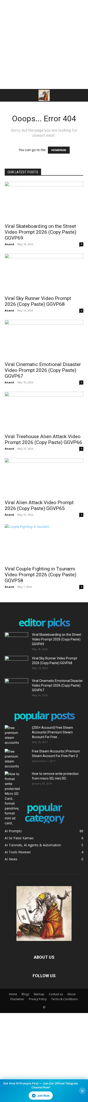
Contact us (56, 994)
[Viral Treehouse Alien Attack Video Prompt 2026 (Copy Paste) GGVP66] (44, 411)
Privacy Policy (38, 999)
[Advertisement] (44, 44)
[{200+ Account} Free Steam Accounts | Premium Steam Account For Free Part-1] (16, 735)
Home (13, 994)
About (71, 994)
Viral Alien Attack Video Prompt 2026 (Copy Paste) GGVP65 (39, 505)
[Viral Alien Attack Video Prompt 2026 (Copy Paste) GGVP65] (44, 477)
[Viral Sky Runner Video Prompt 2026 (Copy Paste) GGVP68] (44, 273)
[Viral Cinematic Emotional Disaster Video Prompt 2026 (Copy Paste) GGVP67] (44, 339)
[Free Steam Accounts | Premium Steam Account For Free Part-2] (16, 759)
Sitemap (39, 994)
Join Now (43, 1095)
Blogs (25, 994)
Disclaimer (17, 999)
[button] (7, 95)
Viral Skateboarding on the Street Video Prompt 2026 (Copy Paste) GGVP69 (40, 232)
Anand (9, 244)
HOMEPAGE (58, 150)
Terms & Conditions (64, 999)
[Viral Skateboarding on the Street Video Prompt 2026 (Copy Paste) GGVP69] (44, 201)
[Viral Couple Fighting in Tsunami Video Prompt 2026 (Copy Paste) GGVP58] (44, 543)
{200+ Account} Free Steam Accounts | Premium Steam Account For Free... (52, 732)
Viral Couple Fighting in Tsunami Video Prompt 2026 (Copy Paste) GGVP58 (40, 574)
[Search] (81, 95)
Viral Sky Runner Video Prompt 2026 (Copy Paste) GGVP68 (38, 301)
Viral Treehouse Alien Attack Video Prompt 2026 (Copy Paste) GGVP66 (43, 439)
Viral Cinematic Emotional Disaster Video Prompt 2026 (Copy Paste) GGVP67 (43, 370)
